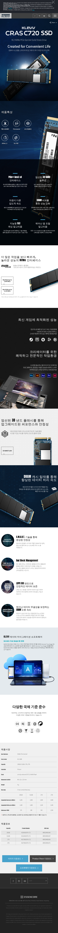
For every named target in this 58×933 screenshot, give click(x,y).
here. (33, 10)
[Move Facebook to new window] (13, 883)
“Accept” (10, 8)
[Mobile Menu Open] (55, 16)
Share (53, 22)
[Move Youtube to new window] (25, 883)
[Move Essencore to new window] (29, 897)
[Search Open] (49, 16)
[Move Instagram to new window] (19, 883)
